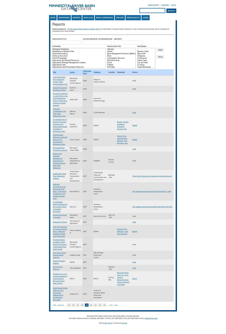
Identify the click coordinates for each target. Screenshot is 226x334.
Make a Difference (104, 18)
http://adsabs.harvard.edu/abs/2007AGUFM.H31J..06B (151, 191)
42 (100, 305)
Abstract (118, 39)
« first (54, 305)
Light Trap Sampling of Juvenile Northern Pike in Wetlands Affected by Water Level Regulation (60, 231)
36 (73, 305)
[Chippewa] (146, 56)
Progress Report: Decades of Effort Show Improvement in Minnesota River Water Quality (60, 244)
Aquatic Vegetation (123, 123)
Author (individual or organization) (97, 39)
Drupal (124, 323)
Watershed (141, 46)
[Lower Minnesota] (146, 67)
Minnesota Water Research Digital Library (85, 29)
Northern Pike (122, 229)
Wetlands (120, 231)
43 (104, 305)
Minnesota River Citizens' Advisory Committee (123, 282)
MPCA (134, 278)
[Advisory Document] (78, 56)
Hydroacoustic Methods (122, 139)
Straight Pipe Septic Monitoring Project (60, 89)
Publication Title (59, 39)
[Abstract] (121, 49)
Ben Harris (108, 323)
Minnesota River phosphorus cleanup (60, 149)
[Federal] (121, 65)
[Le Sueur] (146, 65)
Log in (173, 5)
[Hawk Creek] (146, 60)
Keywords (56, 46)
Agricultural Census (60, 222)
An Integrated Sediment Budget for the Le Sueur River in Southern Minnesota (60, 206)
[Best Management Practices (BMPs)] (121, 54)
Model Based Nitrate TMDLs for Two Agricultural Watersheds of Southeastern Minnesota (60, 294)
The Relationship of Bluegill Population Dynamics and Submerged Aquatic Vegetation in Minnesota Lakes (60, 125)
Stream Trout (121, 136)
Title (54, 72)
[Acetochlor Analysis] (78, 54)
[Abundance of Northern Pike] (78, 51)
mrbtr (134, 112)
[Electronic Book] (121, 60)
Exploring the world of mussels (60, 216)
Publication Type (114, 46)
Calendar (165, 5)
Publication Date (87, 72)
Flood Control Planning (58, 268)
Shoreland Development (122, 127)
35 (69, 305)
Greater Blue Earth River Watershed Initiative (59, 176)
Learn (145, 18)
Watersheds (64, 18)
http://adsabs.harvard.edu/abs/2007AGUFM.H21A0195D (152, 207)
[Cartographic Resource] (121, 58)
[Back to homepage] (72, 11)
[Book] (121, 56)
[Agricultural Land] (78, 65)
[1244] (146, 49)
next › (111, 305)
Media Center (153, 5)
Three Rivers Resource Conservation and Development (152, 176)
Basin (52, 18)
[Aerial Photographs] (78, 58)
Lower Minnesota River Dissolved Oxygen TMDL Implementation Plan (60, 80)
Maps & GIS (88, 18)
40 (91, 305)
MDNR (134, 125)
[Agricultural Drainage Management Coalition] (78, 63)
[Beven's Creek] (146, 51)
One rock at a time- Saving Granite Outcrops (59, 255)
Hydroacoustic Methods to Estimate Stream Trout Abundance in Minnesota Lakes (60, 139)
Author (72, 72)
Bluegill (119, 122)
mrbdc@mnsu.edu (150, 318)
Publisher (97, 72)
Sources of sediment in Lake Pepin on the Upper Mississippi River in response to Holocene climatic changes (60, 99)
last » (116, 305)
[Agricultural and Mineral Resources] (78, 60)
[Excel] (121, 63)
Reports (76, 18)
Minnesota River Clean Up (123, 274)
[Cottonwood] (146, 58)
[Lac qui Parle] (146, 63)
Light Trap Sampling (122, 232)
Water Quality (133, 18)
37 (78, 305)
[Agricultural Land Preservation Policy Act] (78, 67)
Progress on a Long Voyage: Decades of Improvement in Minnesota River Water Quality (60, 278)
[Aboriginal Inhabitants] (78, 49)
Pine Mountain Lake (122, 142)
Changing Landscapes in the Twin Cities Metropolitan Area (59, 112)
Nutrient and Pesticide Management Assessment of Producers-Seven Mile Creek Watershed (59, 161)
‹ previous (60, 305)
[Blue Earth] (146, 54)
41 (96, 305)
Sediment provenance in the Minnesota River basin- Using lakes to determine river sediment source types (59, 191)
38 (82, 305)
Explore (120, 18)
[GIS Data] (121, 67)
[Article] (121, 51)
